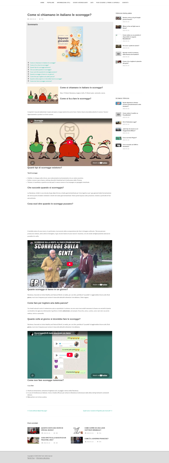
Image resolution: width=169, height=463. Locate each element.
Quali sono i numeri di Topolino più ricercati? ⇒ (97, 410)
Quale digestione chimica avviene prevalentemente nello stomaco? (132, 104)
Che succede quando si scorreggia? (40, 69)
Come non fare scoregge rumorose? (41, 81)
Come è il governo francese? (97, 438)
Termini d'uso (31, 458)
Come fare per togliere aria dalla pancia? (42, 76)
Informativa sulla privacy (43, 458)
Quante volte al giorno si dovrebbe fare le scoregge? (46, 79)
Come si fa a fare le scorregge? (39, 65)
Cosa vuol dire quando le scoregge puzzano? (43, 72)
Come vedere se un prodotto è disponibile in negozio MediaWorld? (132, 36)
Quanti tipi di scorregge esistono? (40, 67)
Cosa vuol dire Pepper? (130, 137)
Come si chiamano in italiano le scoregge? (43, 63)
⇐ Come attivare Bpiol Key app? (37, 410)
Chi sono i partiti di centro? (131, 45)
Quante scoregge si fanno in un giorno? (42, 74)
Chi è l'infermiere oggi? (130, 122)
